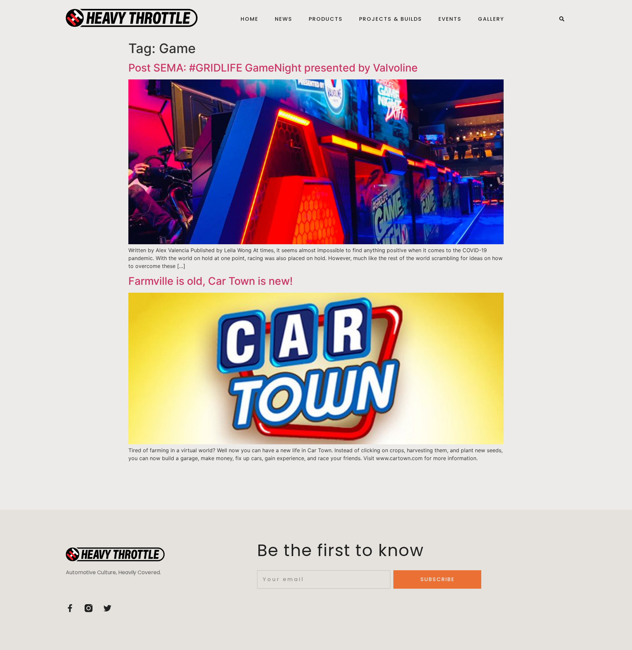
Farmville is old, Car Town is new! (210, 281)
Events (449, 19)
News (283, 19)
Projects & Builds (390, 19)
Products (326, 19)
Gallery (491, 19)
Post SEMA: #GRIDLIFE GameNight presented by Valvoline (273, 67)
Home (249, 19)
